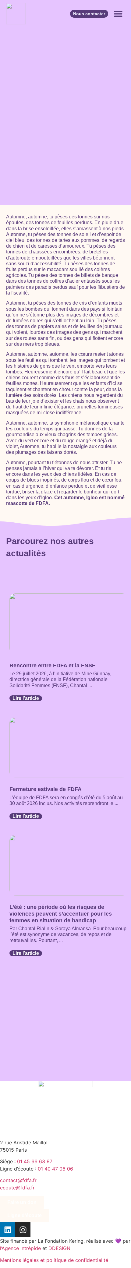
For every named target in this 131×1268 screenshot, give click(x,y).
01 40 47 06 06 (55, 1169)
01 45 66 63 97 (34, 1161)
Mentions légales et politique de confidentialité (54, 1260)
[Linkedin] (7, 1229)
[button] (118, 14)
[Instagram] (22, 1229)
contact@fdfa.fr (18, 1180)
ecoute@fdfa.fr (17, 1188)
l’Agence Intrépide (20, 1248)
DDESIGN (59, 1248)
